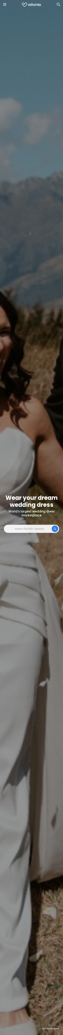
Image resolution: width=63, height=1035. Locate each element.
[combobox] (31, 529)
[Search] (58, 4)
